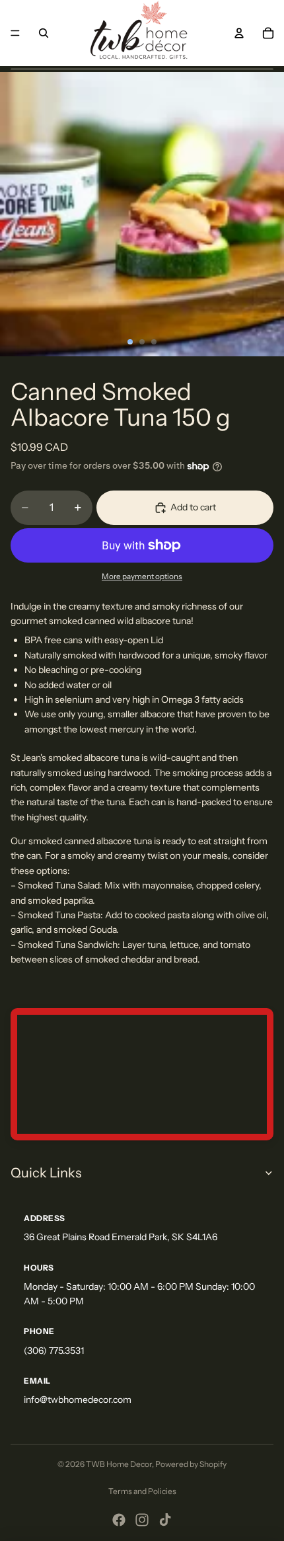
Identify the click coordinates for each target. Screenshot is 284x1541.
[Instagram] (142, 1520)
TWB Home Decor (119, 1464)
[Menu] (15, 33)
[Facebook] (119, 1520)
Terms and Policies (142, 1491)
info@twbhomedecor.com (77, 1399)
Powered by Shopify (191, 1464)
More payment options (142, 576)
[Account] (239, 33)
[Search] (43, 33)
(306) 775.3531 (54, 1351)
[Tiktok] (165, 1520)
